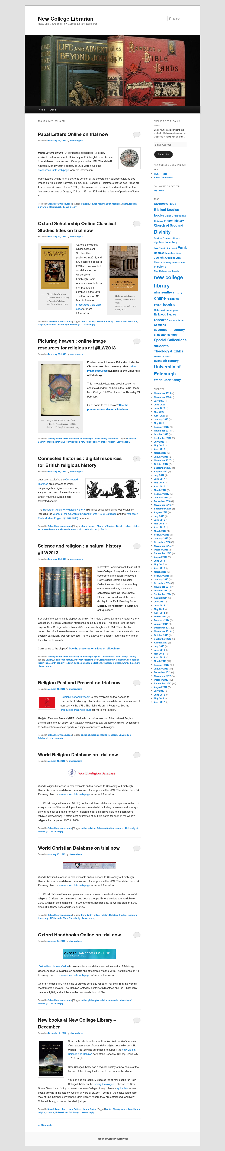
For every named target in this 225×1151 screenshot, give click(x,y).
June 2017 (159, 478)
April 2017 (159, 486)
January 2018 (161, 456)
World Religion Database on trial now (78, 754)
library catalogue (164, 262)
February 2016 (161, 534)
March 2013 (160, 661)
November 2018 (162, 430)
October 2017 (161, 464)
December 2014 (162, 583)
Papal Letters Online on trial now (73, 134)
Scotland (160, 325)
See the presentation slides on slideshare (94, 648)
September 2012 (162, 683)
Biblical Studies (166, 209)
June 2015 (159, 560)
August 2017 (160, 471)
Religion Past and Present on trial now (79, 682)
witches (94, 529)
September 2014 (162, 594)
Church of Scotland (168, 225)
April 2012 (159, 702)
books (108, 1109)
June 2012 (159, 694)
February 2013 (161, 665)
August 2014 (160, 597)
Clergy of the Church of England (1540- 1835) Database (85, 513)
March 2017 (160, 490)
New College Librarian (65, 18)
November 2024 (162, 397)
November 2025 (162, 393)
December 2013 (162, 627)
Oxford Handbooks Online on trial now (79, 934)
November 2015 (162, 546)
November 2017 (162, 460)
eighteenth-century (63, 659)
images (50, 441)
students (161, 345)
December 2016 (162, 501)
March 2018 (160, 452)
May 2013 (159, 653)
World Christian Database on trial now (79, 848)
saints (172, 320)
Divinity (42, 441)
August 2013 (160, 642)
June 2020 (159, 408)
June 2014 (159, 605)
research (51, 324)
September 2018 (162, 438)
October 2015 (161, 549)
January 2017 (161, 497)
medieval (116, 203)
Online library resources (59, 203)
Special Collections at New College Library (115, 656)
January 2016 (161, 538)
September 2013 (162, 638)
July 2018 (159, 441)
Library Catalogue (104, 1084)
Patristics (132, 321)
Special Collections (92, 662)
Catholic (85, 203)
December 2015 (162, 542)
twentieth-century (131, 662)
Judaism (169, 257)
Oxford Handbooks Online (53, 966)
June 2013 (159, 650)
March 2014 (160, 616)
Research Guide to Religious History (64, 509)
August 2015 (160, 557)
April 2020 (159, 415)
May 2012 (159, 698)
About (53, 109)
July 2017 (159, 475)
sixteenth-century (69, 529)
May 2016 (159, 523)
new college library (90, 441)
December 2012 (162, 672)
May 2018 (159, 445)
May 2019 (159, 423)
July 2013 (159, 646)
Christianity (87, 915)
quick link (122, 1088)
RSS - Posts (160, 173)
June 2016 (159, 519)
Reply (103, 529)
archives (161, 204)
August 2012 (160, 687)
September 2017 (162, 467)
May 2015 (159, 564)
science (78, 662)
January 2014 (161, 623)
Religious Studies (105, 828)
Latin (108, 203)
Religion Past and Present (75, 697)
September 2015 (162, 553)
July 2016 (159, 516)
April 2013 (159, 657)
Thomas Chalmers (162, 356)
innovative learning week (67, 441)
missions (160, 266)
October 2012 (161, 679)
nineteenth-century (55, 662)
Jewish (159, 257)
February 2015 (161, 575)
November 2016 (162, 504)
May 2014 (159, 609)
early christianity (105, 321)
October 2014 (161, 590)
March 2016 (160, 531)
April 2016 (159, 527)
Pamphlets (172, 298)
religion (133, 203)
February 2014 (161, 620)
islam (178, 253)
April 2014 (159, 612)
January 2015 (161, 579)
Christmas (158, 221)
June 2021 (159, 404)
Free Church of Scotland (165, 248)
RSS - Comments (163, 177)
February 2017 (161, 493)
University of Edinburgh (50, 206)
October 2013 (161, 635)
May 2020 (159, 412)
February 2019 (161, 427)
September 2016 (162, 508)
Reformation (161, 310)
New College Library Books (82, 1109)
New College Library (57, 1109)
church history (97, 203)
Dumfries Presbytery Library (167, 238)
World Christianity (72, 918)
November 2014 (162, 586)
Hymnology (170, 253)
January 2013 (161, 668)
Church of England (106, 526)
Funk (182, 247)
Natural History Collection (113, 659)
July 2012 (159, 690)
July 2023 (159, 400)
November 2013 (162, 631)
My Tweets (159, 190)
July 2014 (159, 601)
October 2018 (161, 434)
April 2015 (159, 568)
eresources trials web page (53, 170)
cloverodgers (76, 140)
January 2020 (161, 419)
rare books (164, 305)
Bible (172, 204)
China (168, 215)
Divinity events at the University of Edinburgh (70, 438)
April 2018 (159, 449)
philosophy (93, 734)
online (125, 203)
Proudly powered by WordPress (112, 1138)
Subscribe (163, 154)
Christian (131, 438)
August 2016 (160, 512)
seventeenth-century (48, 529)
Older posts (45, 1125)
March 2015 (160, 571)
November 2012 (162, 676)
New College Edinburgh (166, 271)
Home (42, 109)
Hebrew (159, 253)
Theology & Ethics (112, 662)
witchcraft (84, 529)
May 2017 (159, 482)
